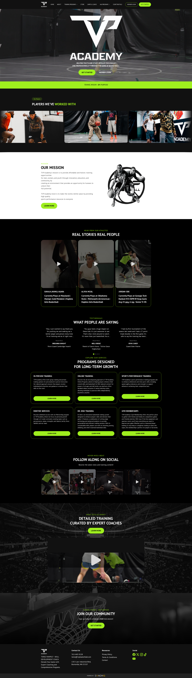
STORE (82, 4)
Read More (59, 341)
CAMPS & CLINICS (92, 4)
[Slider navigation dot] (93, 354)
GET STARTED (145, 4)
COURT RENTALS (117, 4)
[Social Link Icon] (134, 656)
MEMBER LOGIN (131, 4)
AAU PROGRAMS (104, 4)
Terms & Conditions (109, 657)
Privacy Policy (107, 654)
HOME (52, 4)
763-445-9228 (77, 654)
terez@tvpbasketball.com (81, 657)
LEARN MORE (49, 206)
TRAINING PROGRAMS (70, 4)
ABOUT (59, 4)
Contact (105, 660)
